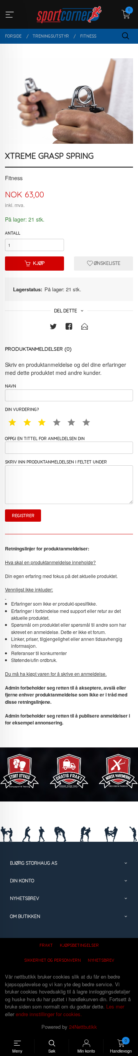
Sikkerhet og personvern (52, 960)
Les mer (115, 1006)
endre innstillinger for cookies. (49, 1014)
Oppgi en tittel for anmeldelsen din (45, 438)
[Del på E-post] (85, 327)
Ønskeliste (106, 263)
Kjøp (38, 263)
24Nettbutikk (83, 1026)
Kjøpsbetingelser (79, 945)
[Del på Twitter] (53, 327)
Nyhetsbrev (101, 960)
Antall (12, 233)
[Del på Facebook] (69, 327)
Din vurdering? (22, 409)
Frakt (46, 945)
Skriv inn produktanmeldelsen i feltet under (56, 462)
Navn (10, 386)
